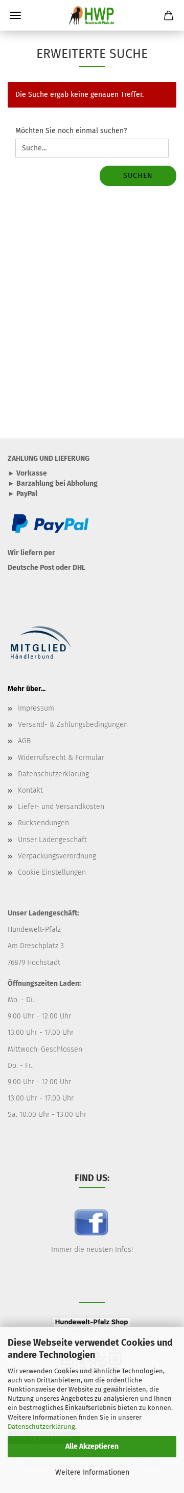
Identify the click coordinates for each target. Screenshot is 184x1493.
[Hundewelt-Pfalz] (92, 15)
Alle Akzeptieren (92, 1446)
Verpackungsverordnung (57, 856)
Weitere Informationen (92, 1472)
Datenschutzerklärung (41, 1426)
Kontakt (30, 790)
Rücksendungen (43, 823)
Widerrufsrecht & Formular (61, 757)
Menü (15, 15)
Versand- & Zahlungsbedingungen (73, 724)
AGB (24, 741)
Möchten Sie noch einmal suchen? (71, 130)
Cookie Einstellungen (52, 872)
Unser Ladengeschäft (52, 839)
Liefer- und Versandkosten (61, 806)
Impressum (36, 708)
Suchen (138, 175)
